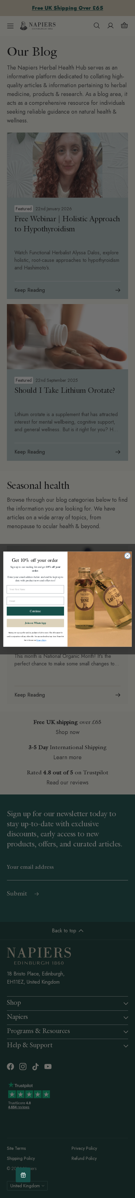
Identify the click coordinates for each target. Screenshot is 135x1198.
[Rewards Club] (23, 1174)
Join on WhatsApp (35, 622)
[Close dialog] (127, 555)
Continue (35, 611)
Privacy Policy (41, 640)
